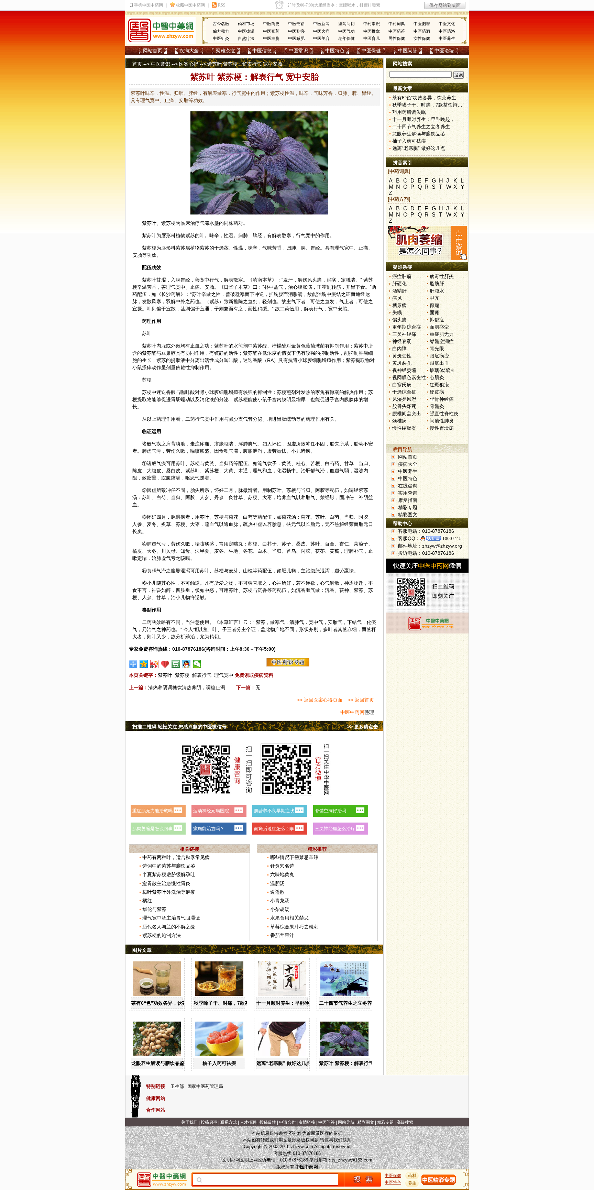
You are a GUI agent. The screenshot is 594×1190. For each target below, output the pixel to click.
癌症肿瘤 (401, 276)
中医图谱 (422, 23)
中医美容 (321, 38)
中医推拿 (371, 31)
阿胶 (320, 490)
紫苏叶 (149, 223)
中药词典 (396, 23)
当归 (224, 463)
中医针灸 (221, 38)
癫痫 (434, 305)
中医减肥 (296, 38)
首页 (137, 64)
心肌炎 (437, 377)
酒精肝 (399, 291)
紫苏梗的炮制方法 (161, 935)
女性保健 (422, 38)
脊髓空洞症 (442, 341)
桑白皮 (173, 470)
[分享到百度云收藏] (165, 664)
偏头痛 (399, 319)
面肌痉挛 (439, 327)
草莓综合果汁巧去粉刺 (294, 926)
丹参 (219, 497)
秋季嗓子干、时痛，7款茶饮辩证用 (231, 1003)
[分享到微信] (197, 664)
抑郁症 (437, 319)
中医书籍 (296, 23)
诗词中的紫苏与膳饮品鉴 (168, 866)
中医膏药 (271, 31)
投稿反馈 (268, 1122)
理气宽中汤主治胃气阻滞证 (171, 918)
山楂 (248, 570)
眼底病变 (439, 356)
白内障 (399, 348)
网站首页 (152, 50)
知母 (185, 551)
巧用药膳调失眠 (409, 112)
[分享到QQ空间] (144, 664)
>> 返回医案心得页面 (319, 700)
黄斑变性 (401, 356)
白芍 (329, 463)
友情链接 (307, 1122)
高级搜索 (405, 1122)
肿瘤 (363, 353)
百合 (329, 544)
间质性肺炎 (442, 420)
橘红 (147, 900)
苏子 (286, 544)
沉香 (262, 590)
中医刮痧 (296, 31)
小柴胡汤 (279, 909)
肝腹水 (437, 291)
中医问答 (407, 50)
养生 (412, 1183)
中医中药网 (352, 712)
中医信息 (262, 50)
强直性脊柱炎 (444, 413)
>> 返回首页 (361, 700)
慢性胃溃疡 (442, 428)
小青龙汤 (279, 900)
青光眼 (437, 348)
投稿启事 (209, 1122)
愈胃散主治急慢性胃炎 (166, 883)
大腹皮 (154, 470)
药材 (412, 1175)
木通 (243, 470)
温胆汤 (277, 883)
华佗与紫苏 (154, 909)
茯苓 (320, 551)
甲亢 (434, 298)
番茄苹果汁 (282, 935)
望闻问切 (346, 23)
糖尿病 (399, 305)
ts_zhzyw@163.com (352, 1160)
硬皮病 (437, 392)
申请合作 (287, 1122)
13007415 (452, 538)
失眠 (397, 312)
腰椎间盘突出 (406, 413)
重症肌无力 (442, 334)
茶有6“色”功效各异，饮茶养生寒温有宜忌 (176, 1003)
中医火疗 (321, 31)
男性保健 (396, 38)
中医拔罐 (246, 31)
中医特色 (334, 50)
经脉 (329, 497)
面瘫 (434, 312)
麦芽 (233, 570)
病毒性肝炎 (442, 276)
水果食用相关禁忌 (289, 918)
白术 (262, 551)
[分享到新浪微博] (154, 664)
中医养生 (447, 38)
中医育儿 (371, 38)
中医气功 (346, 31)
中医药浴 (447, 31)
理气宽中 (223, 675)
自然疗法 (246, 38)
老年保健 (346, 38)
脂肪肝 (437, 283)
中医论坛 (444, 50)
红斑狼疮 (439, 384)
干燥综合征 (404, 392)
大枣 (267, 497)
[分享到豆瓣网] (176, 664)
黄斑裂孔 (401, 363)
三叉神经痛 (404, 334)
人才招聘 (248, 1122)
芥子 (272, 544)
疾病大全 (189, 50)
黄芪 (209, 463)
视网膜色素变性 (409, 377)
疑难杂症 (225, 50)
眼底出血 (439, 363)
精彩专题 (407, 507)
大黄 (228, 470)
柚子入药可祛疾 (219, 1063)
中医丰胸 (271, 38)
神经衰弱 (401, 341)
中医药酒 (422, 31)
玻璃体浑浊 (442, 370)
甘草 (349, 463)
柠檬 (277, 346)
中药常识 (371, 23)
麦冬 (151, 524)
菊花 (233, 517)
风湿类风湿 (404, 399)
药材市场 (246, 23)
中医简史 (271, 23)
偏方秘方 (221, 31)
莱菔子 (361, 544)
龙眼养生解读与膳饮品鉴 (157, 1063)
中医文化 (447, 23)
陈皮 (137, 470)
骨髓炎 (437, 406)
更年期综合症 (406, 327)
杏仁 (344, 544)
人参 (204, 497)
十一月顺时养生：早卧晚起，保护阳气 (297, 1003)
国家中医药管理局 (205, 1086)
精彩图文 (407, 514)
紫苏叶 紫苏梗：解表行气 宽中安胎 (356, 1063)
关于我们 (189, 1122)
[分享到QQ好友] (186, 664)
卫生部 (177, 1086)
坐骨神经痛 (442, 399)
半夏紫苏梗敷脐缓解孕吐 (168, 874)
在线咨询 (407, 485)
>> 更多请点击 (362, 726)
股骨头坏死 (404, 406)
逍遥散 (277, 892)
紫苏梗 (182, 675)
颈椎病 (399, 420)
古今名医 (221, 23)
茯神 (344, 590)
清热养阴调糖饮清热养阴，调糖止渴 (186, 687)
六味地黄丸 (282, 874)
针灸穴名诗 (282, 866)
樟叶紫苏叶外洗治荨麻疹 (168, 892)
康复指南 (407, 500)
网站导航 (346, 1122)
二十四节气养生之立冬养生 (348, 1003)
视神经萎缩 (404, 370)
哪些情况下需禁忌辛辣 (294, 857)
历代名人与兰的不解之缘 (168, 926)
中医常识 (298, 50)
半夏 (204, 551)
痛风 (397, 298)
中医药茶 (396, 31)
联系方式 (228, 1122)
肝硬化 (399, 283)
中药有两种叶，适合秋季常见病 (176, 857)
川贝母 (168, 551)
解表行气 (201, 675)
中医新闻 (321, 23)
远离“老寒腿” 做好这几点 (283, 1063)
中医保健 (371, 50)
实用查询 (407, 493)
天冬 (151, 551)
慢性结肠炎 (404, 428)
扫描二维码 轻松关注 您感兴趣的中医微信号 (179, 726)
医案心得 (188, 64)
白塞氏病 (401, 384)
